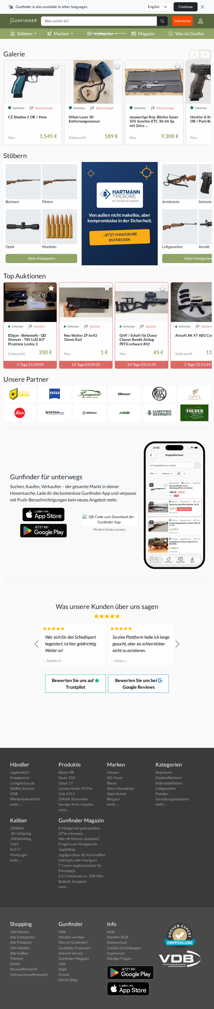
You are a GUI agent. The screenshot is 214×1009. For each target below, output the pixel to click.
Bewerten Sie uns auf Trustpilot (73, 684)
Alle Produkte (21, 942)
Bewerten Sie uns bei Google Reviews (136, 684)
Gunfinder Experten (74, 948)
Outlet (15, 963)
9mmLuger (19, 855)
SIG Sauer (115, 777)
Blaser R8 (66, 772)
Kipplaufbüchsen (168, 777)
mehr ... (16, 804)
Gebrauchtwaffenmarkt (29, 974)
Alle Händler (20, 948)
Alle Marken (20, 932)
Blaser (112, 783)
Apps (63, 969)
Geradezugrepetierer (172, 799)
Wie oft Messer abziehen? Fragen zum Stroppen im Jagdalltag (79, 843)
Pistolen (161, 793)
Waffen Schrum (22, 788)
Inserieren (182, 21)
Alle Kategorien (22, 937)
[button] (198, 21)
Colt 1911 (67, 793)
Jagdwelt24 (19, 772)
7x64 (14, 844)
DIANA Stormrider (73, 799)
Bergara (113, 799)
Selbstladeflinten (168, 783)
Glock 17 (66, 783)
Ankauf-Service (71, 953)
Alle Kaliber (19, 953)
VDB (14, 793)
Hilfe (62, 932)
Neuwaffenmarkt (23, 969)
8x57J (15, 849)
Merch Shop (68, 980)
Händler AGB (117, 937)
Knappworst (20, 777)
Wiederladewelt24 (25, 799)
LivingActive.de (22, 783)
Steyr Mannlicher (120, 788)
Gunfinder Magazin (74, 958)
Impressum (116, 953)
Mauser (113, 772)
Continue (185, 6)
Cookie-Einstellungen (124, 948)
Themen (16, 958)
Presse (64, 974)
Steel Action (116, 793)
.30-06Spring (20, 833)
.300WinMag (20, 838)
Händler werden (71, 937)
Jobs (62, 963)
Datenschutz (117, 942)
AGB (111, 932)
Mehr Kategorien (41, 258)
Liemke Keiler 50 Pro (75, 788)
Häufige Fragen (119, 958)
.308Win (17, 828)
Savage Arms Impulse (76, 804)
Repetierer (163, 772)
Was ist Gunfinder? (73, 942)
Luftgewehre (165, 788)
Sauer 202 (67, 777)
